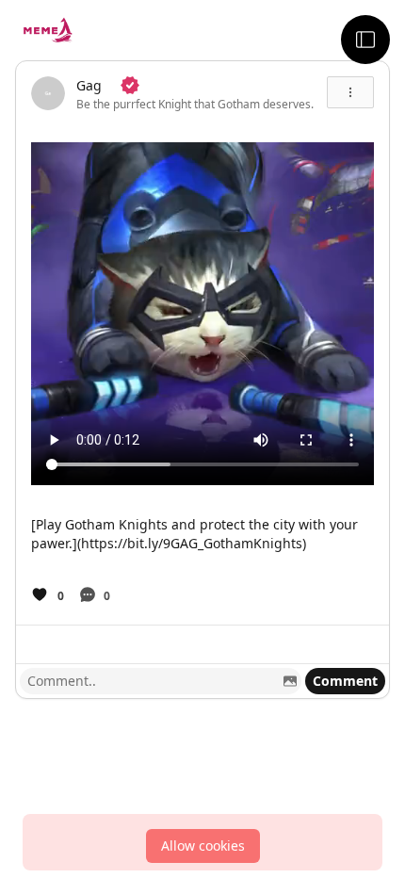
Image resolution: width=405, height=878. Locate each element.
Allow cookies (203, 845)
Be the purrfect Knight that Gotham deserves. (195, 104)
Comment (345, 681)
